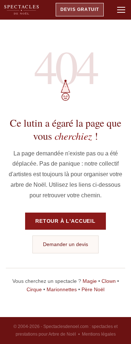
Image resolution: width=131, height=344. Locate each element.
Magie (90, 281)
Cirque (34, 289)
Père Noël (93, 289)
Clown (109, 281)
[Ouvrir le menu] (121, 9)
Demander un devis (65, 244)
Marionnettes (62, 289)
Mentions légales (99, 334)
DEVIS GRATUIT (79, 9)
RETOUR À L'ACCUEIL (65, 221)
